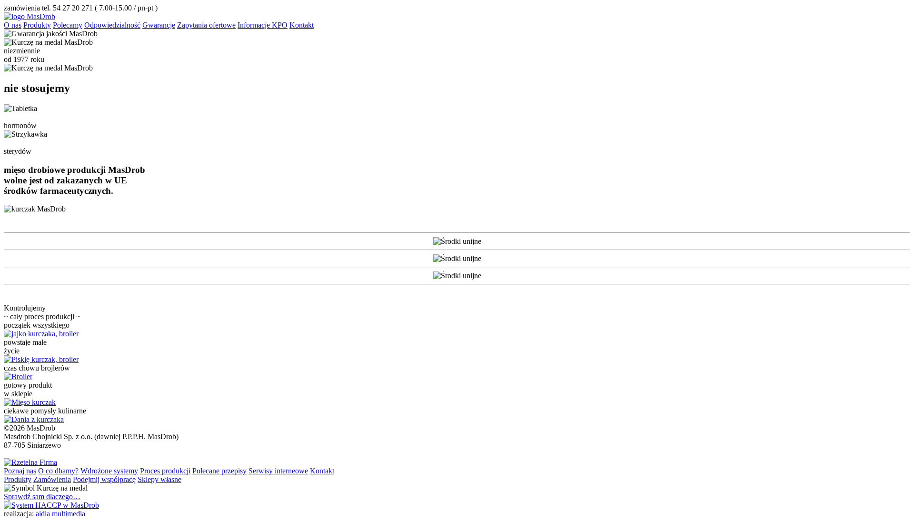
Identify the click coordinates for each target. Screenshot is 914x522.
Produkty (37, 25)
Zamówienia (52, 479)
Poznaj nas (20, 471)
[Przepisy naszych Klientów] (34, 419)
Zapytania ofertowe (206, 25)
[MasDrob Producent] (29, 16)
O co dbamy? (58, 471)
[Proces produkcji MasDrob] (41, 334)
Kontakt (301, 25)
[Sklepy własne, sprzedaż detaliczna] (30, 402)
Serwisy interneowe (278, 471)
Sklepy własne (159, 479)
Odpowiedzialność (112, 25)
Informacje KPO (263, 25)
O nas (12, 25)
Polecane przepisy (219, 471)
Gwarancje (158, 25)
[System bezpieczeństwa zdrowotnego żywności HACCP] (51, 505)
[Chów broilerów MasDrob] (18, 376)
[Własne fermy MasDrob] (41, 359)
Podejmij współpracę (104, 479)
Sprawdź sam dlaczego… (42, 496)
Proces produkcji (165, 471)
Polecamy (67, 25)
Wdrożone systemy (109, 471)
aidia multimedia (60, 514)
